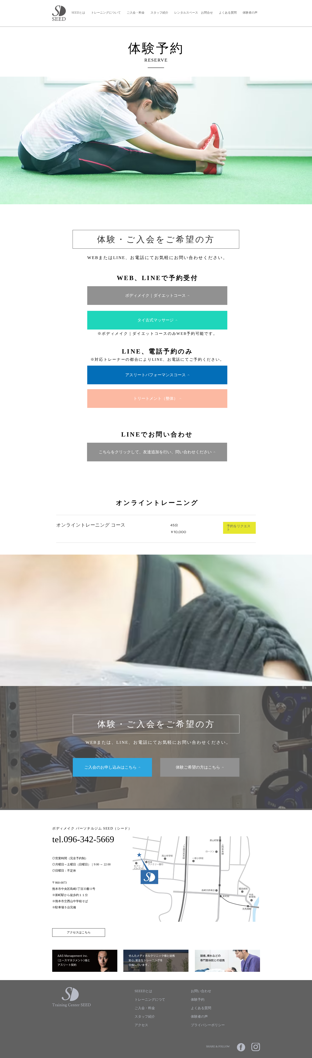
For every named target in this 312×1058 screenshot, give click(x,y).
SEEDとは (78, 12)
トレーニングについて (106, 12)
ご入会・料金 (136, 12)
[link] (108, 525)
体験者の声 (250, 12)
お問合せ (207, 12)
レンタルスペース (186, 12)
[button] (239, 528)
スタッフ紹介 (159, 12)
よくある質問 (228, 12)
